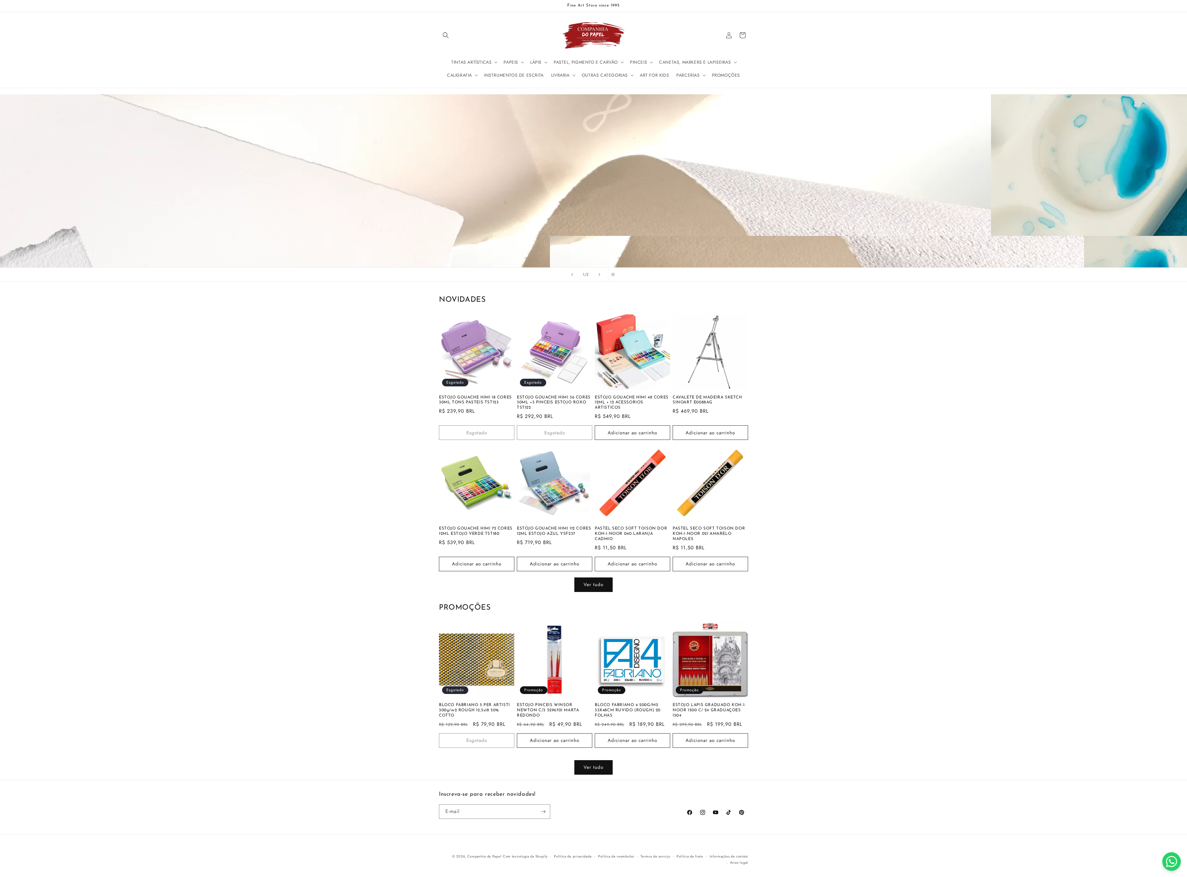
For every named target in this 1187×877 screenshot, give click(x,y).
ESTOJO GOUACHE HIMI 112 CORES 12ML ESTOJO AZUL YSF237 (554, 531)
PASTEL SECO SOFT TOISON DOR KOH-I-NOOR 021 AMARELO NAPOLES (709, 533)
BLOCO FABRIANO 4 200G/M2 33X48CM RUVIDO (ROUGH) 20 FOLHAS (628, 710)
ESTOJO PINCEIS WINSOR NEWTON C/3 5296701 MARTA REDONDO (548, 710)
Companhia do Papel (484, 856)
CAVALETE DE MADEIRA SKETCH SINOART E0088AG (707, 400)
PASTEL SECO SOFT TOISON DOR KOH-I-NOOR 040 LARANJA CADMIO (631, 533)
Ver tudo (593, 584)
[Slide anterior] (572, 274)
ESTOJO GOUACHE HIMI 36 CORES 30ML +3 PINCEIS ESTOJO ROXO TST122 (554, 402)
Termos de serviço (655, 856)
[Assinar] (543, 811)
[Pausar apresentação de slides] (615, 274)
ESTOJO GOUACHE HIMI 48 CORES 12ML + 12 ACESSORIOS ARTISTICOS (632, 402)
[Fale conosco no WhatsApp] (1171, 861)
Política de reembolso (616, 856)
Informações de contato (729, 856)
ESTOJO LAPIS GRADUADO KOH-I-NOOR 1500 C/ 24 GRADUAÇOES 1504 (709, 710)
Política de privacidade (573, 856)
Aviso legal (739, 862)
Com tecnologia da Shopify (525, 856)
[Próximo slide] (599, 274)
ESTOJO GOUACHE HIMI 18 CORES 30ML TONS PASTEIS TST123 (475, 400)
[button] (446, 35)
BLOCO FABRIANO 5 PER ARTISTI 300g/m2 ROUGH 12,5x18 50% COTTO (474, 710)
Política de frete (690, 856)
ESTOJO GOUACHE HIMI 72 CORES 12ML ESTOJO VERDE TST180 (476, 531)
